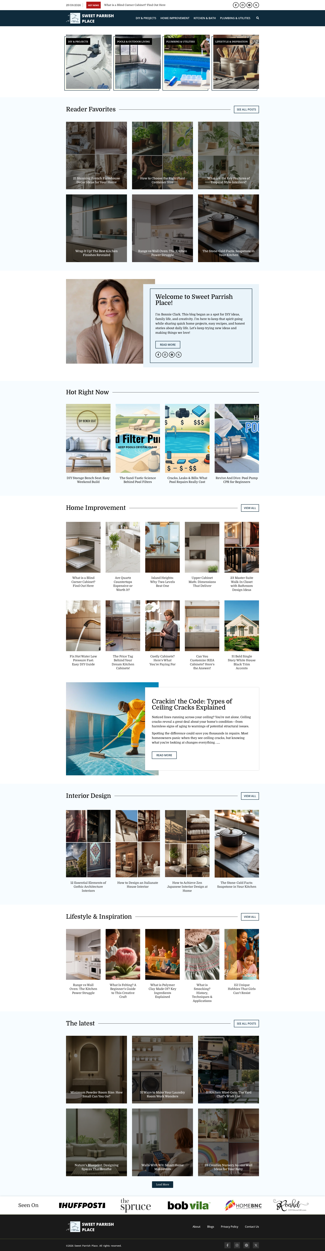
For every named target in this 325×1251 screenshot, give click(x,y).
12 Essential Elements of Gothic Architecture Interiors (88, 886)
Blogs (210, 1226)
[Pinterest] (249, 5)
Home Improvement (174, 18)
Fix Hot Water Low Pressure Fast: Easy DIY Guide (83, 660)
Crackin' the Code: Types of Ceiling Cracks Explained (192, 704)
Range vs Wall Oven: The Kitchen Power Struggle (83, 989)
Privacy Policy (229, 1226)
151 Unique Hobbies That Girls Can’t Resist (242, 989)
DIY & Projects (146, 18)
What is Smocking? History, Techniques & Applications (202, 993)
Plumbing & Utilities (235, 18)
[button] (162, 1184)
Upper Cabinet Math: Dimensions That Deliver (202, 582)
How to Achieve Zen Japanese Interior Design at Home (187, 886)
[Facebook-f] (236, 5)
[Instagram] (242, 5)
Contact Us (252, 1226)
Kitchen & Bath (205, 18)
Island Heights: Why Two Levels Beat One (162, 582)
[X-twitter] (256, 5)
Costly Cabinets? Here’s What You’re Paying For (162, 660)
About (196, 1226)
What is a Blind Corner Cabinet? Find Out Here (83, 582)
